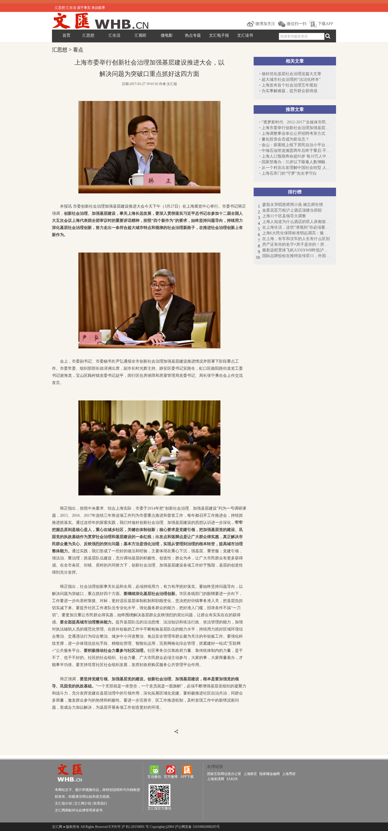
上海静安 (250, 774)
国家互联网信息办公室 (224, 774)
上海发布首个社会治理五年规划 (289, 85)
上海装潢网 (215, 779)
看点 (78, 50)
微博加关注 (264, 24)
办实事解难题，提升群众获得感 (289, 91)
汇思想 (88, 35)
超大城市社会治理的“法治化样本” (291, 79)
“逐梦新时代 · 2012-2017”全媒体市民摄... (296, 122)
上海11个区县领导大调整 (284, 216)
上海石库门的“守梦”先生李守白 (289, 173)
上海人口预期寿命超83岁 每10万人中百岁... (296, 156)
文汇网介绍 (82, 803)
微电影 (167, 35)
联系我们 (100, 803)
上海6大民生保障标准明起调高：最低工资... (296, 233)
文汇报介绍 (63, 803)
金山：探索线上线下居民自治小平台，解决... (296, 145)
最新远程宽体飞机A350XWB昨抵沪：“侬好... (296, 250)
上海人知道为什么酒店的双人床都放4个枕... (296, 222)
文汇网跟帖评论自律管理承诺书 (79, 810)
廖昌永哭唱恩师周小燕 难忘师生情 (292, 204)
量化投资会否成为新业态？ (285, 139)
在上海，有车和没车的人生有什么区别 (296, 239)
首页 (66, 35)
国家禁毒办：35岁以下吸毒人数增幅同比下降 (296, 162)
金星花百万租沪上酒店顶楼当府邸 (292, 210)
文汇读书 (245, 35)
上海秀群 (289, 774)
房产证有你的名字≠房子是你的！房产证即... (296, 244)
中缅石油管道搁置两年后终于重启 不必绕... (296, 150)
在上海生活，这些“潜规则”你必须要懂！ (296, 227)
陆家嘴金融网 (269, 774)
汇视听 (141, 35)
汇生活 (114, 35)
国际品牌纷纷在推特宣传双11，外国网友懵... (296, 256)
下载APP (325, 24)
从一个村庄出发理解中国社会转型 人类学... (296, 168)
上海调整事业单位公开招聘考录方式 (293, 133)
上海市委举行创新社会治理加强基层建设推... (296, 128)
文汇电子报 (219, 35)
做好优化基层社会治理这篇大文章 (291, 74)
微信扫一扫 (295, 24)
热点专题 (193, 35)
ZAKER (232, 779)
